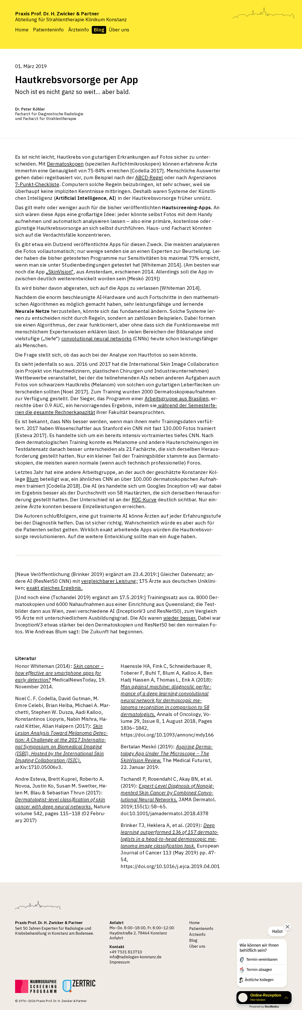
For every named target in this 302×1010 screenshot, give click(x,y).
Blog (99, 29)
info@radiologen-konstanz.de (135, 956)
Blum (32, 479)
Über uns (119, 29)
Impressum (119, 962)
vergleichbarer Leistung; (109, 581)
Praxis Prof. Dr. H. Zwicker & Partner (57, 13)
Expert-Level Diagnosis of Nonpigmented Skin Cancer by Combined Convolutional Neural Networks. (167, 793)
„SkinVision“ (60, 271)
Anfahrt (116, 938)
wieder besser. (180, 618)
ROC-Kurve (144, 499)
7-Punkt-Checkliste (37, 184)
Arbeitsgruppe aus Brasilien (176, 398)
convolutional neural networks (96, 338)
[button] (261, 958)
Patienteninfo (48, 29)
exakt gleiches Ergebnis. (54, 588)
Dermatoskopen (65, 164)
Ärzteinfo (78, 29)
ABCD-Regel (149, 177)
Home (22, 29)
